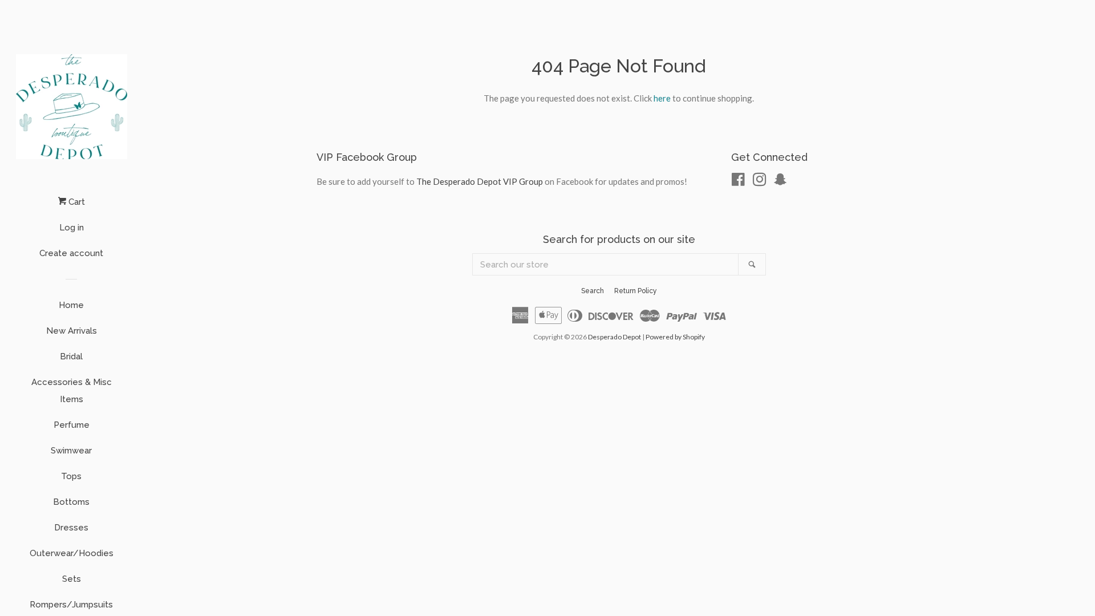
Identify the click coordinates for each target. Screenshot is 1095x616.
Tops (71, 476)
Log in (71, 227)
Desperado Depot (614, 337)
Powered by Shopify (675, 337)
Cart (75, 202)
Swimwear (71, 450)
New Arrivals (71, 331)
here (662, 98)
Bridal (71, 356)
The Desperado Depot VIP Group (479, 181)
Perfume (72, 425)
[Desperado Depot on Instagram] (759, 181)
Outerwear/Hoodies (71, 553)
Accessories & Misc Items (71, 390)
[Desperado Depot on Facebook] (738, 181)
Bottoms (71, 502)
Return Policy (635, 291)
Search (592, 291)
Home (71, 305)
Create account (71, 253)
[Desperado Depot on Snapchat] (780, 181)
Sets (71, 579)
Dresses (71, 527)
